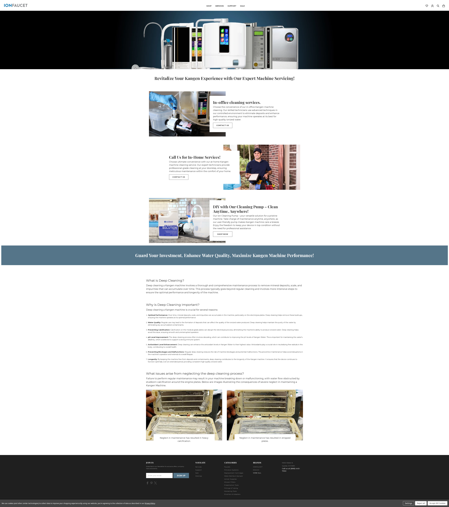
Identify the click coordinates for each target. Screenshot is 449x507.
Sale (242, 6)
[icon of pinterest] (151, 483)
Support (232, 6)
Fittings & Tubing (231, 488)
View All (257, 473)
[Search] (438, 5)
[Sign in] (432, 5)
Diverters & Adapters (232, 494)
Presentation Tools (231, 485)
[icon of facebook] (147, 483)
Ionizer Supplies (230, 479)
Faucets (227, 467)
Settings (408, 503)
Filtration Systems (231, 470)
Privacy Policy (150, 503)
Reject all (421, 503)
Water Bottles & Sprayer (233, 476)
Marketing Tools (230, 491)
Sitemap (198, 476)
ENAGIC (256, 470)
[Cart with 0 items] (443, 5)
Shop (209, 6)
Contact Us (222, 125)
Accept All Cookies (437, 503)
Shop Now (222, 234)
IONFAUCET (258, 467)
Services (219, 6)
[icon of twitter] (155, 483)
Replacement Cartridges (233, 473)
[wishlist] (427, 5)
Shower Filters (229, 482)
